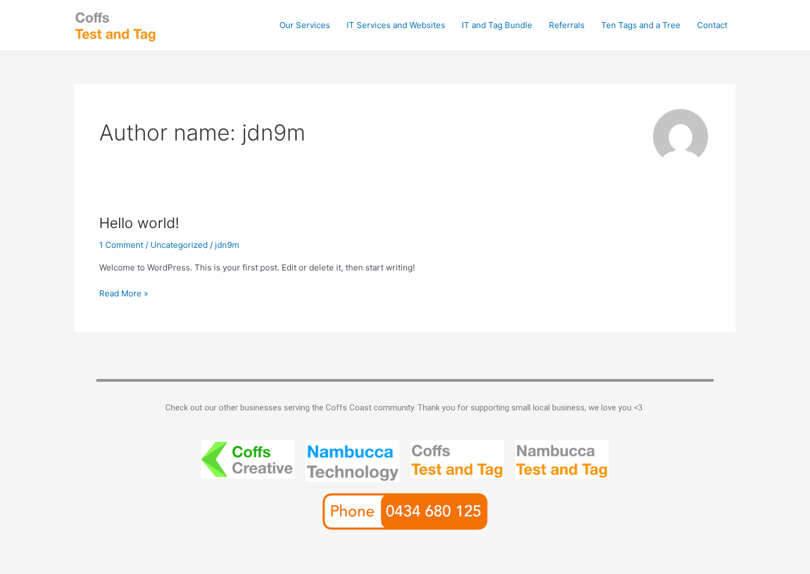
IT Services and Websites (396, 25)
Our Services (304, 25)
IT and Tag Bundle (497, 25)
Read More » (123, 293)
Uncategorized (179, 245)
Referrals (567, 25)
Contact (712, 25)
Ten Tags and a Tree (641, 25)
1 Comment (121, 245)
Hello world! (139, 222)
